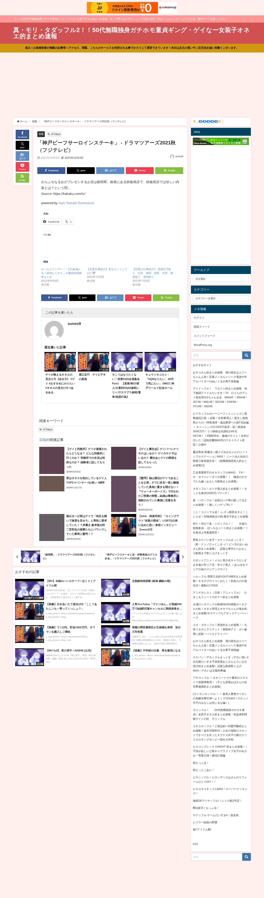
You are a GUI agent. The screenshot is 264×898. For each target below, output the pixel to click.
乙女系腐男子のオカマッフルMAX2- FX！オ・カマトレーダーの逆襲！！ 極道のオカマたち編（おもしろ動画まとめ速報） (220, 477)
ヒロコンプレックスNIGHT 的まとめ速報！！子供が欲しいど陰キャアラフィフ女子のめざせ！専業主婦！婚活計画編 (220, 751)
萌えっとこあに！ (204, 770)
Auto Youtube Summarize (76, 202)
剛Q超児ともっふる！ (206, 807)
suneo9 (179, 156)
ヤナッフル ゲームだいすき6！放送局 (215, 815)
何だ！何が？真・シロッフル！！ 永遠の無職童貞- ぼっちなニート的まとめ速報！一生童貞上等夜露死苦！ (220, 528)
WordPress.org (203, 344)
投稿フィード (202, 326)
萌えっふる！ (201, 762)
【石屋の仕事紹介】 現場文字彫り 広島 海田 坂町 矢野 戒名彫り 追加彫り (152, 273)
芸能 (41, 134)
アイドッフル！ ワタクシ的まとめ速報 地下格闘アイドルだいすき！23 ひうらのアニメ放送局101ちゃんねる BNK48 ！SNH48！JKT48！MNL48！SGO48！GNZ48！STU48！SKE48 (220, 397)
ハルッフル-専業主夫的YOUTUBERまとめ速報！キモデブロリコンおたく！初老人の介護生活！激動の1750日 (220, 581)
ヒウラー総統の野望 (205, 822)
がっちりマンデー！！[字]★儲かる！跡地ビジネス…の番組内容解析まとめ (61, 273)
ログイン (199, 317)
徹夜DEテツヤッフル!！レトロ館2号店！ (217, 800)
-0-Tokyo (55, 134)
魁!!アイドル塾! (202, 829)
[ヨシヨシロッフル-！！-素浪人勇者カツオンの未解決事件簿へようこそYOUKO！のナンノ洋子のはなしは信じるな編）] (221, 698)
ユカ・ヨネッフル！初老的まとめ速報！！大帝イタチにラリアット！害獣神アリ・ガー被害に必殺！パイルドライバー (220, 629)
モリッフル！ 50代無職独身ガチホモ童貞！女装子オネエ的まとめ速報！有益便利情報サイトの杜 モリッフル (220, 714)
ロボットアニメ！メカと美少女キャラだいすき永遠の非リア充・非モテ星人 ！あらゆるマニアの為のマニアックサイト (220, 565)
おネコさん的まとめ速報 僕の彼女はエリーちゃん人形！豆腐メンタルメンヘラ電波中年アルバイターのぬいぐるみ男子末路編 (220, 377)
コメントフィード (204, 335)
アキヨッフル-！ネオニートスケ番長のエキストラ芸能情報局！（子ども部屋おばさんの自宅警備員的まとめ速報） (220, 682)
